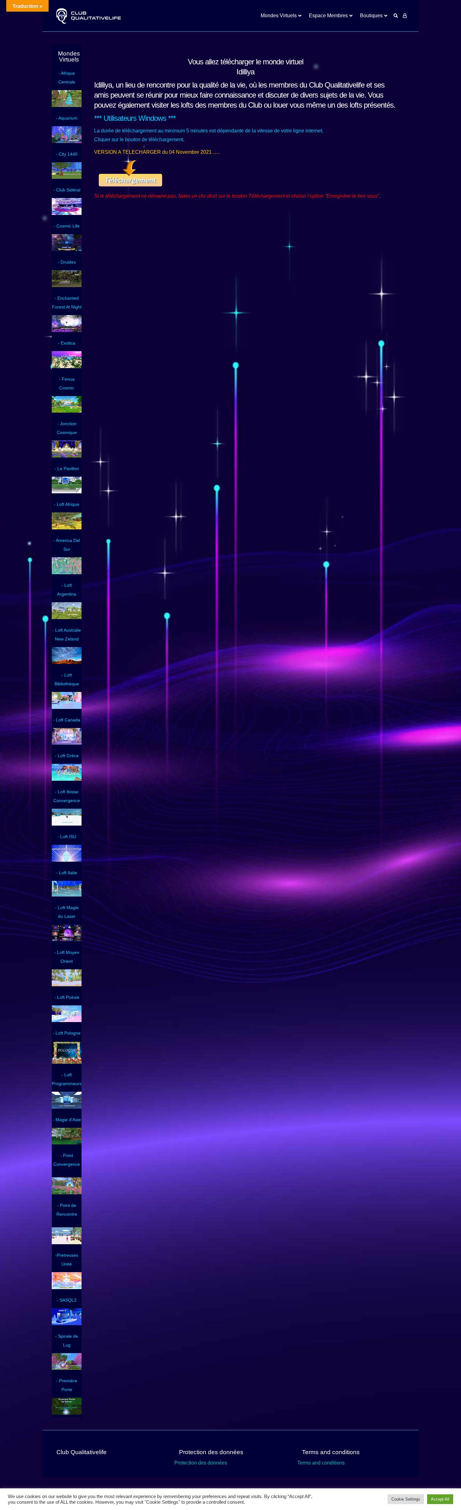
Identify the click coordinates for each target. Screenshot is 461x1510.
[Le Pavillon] (67, 491)
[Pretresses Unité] (67, 1287)
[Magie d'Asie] (67, 1142)
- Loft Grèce (67, 755)
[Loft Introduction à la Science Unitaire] (67, 860)
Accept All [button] (440, 1499)
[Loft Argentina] (67, 617)
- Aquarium (66, 117)
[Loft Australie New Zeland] (67, 662)
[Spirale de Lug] (67, 1368)
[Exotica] (67, 366)
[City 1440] (67, 177)
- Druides (67, 262)
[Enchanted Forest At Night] (67, 330)
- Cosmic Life (67, 225)
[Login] (404, 15)
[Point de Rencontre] (67, 1242)
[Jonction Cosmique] (67, 455)
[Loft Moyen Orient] (67, 984)
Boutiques (371, 15)
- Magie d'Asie (67, 1119)
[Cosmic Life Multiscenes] (67, 249)
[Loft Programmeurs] (67, 1107)
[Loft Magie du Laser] (67, 939)
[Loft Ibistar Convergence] (67, 824)
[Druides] (67, 285)
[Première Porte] (67, 1413)
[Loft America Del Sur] (67, 572)
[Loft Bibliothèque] (67, 707)
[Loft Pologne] (67, 1062)
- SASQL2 (67, 1300)
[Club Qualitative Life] (88, 15)
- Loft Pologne (67, 1033)
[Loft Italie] (67, 894)
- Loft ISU (66, 836)
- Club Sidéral (66, 189)
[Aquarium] (67, 141)
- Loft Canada (66, 719)
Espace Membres (328, 15)
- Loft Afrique (66, 504)
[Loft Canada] (67, 743)
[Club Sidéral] (67, 213)
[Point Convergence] (67, 1192)
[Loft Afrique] (67, 527)
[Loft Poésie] (67, 1020)
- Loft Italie (66, 872)
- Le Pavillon (67, 468)
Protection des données (200, 1462)
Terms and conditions (321, 1462)
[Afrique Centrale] (67, 105)
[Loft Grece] (67, 779)
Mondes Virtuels (279, 15)
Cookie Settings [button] (405, 1499)
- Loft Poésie (66, 997)
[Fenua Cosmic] (67, 411)
